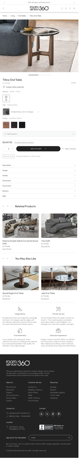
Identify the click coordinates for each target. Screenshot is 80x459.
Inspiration (54, 397)
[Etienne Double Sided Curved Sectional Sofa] (20, 225)
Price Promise (33, 400)
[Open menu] (3, 8)
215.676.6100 (25, 415)
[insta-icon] (41, 413)
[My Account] (69, 8)
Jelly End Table (47, 292)
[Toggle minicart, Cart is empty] (74, 8)
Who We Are (11, 386)
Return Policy (33, 391)
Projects (9, 391)
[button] (3, 206)
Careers (9, 400)
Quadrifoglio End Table (13, 292)
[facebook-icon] (53, 413)
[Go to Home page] (39, 8)
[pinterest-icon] (59, 413)
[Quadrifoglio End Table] (20, 277)
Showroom (10, 389)
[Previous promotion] (4, 2)
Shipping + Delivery (35, 389)
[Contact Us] (65, 8)
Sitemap (53, 386)
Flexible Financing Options (24, 142)
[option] (6, 125)
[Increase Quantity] (12, 148)
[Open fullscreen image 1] (39, 45)
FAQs (30, 394)
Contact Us (32, 386)
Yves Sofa (45, 240)
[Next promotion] (73, 2)
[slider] (39, 75)
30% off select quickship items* (39, 2)
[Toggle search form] (62, 8)
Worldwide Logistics (57, 391)
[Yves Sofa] (58, 225)
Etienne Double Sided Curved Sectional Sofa (15, 241)
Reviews (53, 389)
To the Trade (55, 394)
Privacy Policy (11, 397)
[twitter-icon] (47, 413)
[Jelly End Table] (58, 277)
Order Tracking (33, 397)
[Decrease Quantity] (4, 148)
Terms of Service (12, 394)
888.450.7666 (14, 415)
